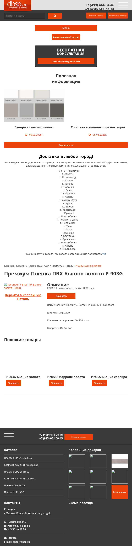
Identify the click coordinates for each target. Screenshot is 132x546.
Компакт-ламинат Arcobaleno (21, 464)
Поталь (69, 265)
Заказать (61, 296)
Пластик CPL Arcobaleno (18, 458)
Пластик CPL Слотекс (16, 471)
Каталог (20, 265)
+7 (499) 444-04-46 (99, 5)
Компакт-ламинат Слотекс (19, 478)
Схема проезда (81, 503)
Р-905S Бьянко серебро (109, 377)
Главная (9, 265)
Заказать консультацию (66, 61)
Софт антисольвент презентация (98, 127)
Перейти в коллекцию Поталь (23, 297)
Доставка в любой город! (66, 156)
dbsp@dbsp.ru (21, 541)
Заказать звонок (96, 15)
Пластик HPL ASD (14, 492)
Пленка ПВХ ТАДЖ (38, 265)
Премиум (57, 265)
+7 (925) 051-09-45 (99, 9)
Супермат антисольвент (34, 127)
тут (104, 253)
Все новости (66, 145)
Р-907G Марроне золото (66, 377)
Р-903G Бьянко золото (23, 377)
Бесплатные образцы (118, 15)
